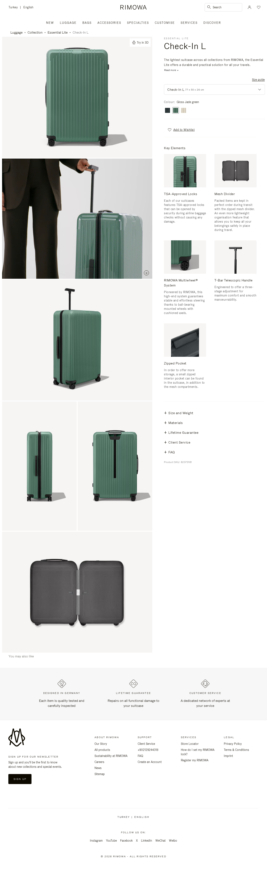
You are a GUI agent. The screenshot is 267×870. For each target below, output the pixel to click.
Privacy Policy (233, 744)
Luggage (68, 23)
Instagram (96, 840)
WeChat (160, 840)
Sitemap (99, 774)
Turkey (14, 7)
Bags (87, 23)
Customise (165, 23)
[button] (181, 129)
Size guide (258, 80)
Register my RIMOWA (194, 760)
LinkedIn (146, 840)
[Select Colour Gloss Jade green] (175, 111)
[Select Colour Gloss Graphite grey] (167, 111)
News (98, 768)
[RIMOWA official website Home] (133, 7)
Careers (99, 762)
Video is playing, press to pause (77, 219)
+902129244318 (148, 750)
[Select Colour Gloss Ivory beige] (183, 111)
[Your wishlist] (258, 7)
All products (102, 750)
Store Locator (190, 744)
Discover (212, 23)
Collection (35, 32)
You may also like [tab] (21, 656)
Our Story (100, 744)
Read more (170, 70)
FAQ (140, 756)
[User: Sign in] (249, 7)
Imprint (228, 756)
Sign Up (20, 779)
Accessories (109, 23)
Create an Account (150, 762)
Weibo (173, 840)
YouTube (111, 840)
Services (189, 23)
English (28, 7)
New (50, 23)
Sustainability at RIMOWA (110, 756)
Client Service (146, 744)
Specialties (138, 23)
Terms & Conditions (236, 750)
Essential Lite (58, 32)
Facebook (126, 840)
